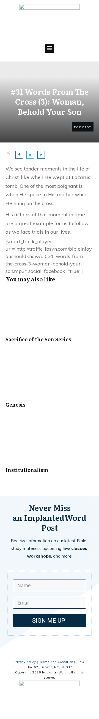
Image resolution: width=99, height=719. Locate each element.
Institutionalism (50, 449)
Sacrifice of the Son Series (50, 318)
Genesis (50, 383)
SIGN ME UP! (49, 620)
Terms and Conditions (57, 662)
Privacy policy (24, 662)
